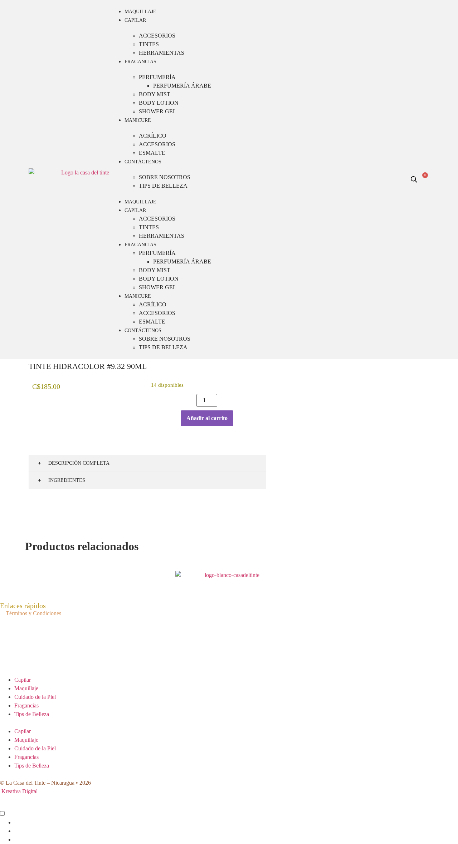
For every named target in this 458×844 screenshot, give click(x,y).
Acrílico (152, 136)
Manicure (138, 120)
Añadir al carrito (207, 418)
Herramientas (161, 53)
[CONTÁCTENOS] (7, 814)
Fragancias (140, 61)
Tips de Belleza (163, 186)
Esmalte (152, 153)
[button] (229, 723)
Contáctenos (143, 161)
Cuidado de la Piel (35, 697)
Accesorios (157, 36)
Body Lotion (159, 103)
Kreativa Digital (19, 791)
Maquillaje (140, 11)
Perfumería (157, 77)
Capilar (135, 20)
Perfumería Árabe (182, 86)
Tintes (149, 44)
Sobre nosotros (164, 177)
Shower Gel (157, 111)
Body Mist (154, 94)
